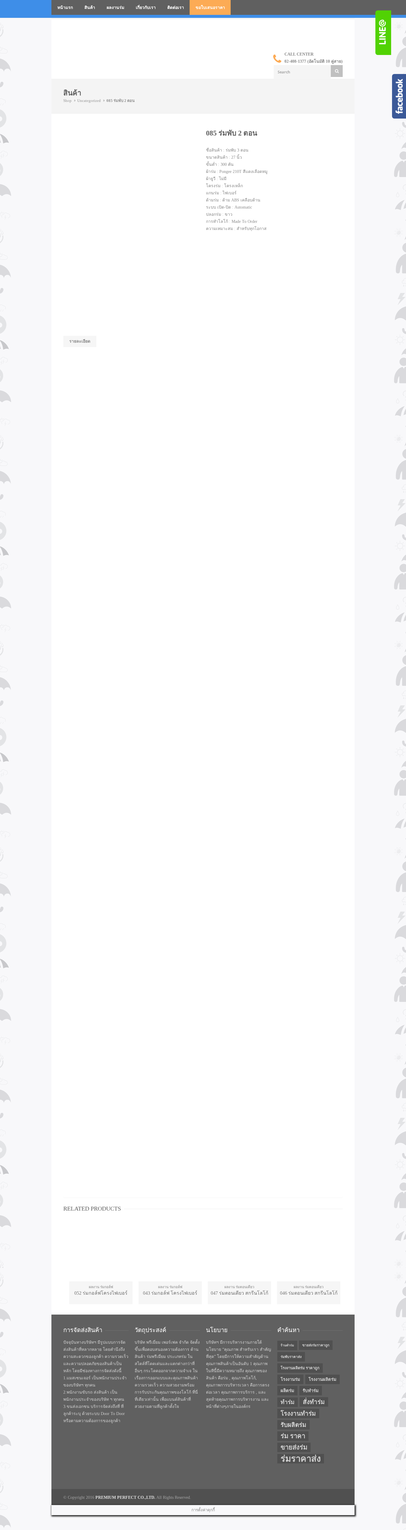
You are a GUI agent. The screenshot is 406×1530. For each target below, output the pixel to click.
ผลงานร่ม (115, 7)
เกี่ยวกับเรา (146, 7)
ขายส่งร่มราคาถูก (315, 1345)
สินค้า (89, 7)
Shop (67, 100)
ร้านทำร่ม (287, 1345)
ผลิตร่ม (287, 1390)
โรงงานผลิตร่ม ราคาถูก (300, 1368)
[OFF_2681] (107, 151)
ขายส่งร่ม (294, 1447)
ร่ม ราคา (293, 1436)
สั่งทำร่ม (314, 1402)
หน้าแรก (65, 7)
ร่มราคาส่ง (301, 1458)
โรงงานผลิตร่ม (322, 1379)
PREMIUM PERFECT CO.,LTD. (125, 1497)
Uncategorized (89, 100)
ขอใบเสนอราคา (210, 7)
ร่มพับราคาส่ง (291, 1357)
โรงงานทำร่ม (298, 1413)
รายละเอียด (79, 341)
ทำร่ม (288, 1402)
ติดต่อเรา (175, 7)
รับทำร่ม (311, 1390)
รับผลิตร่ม (293, 1425)
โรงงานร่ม (290, 1379)
